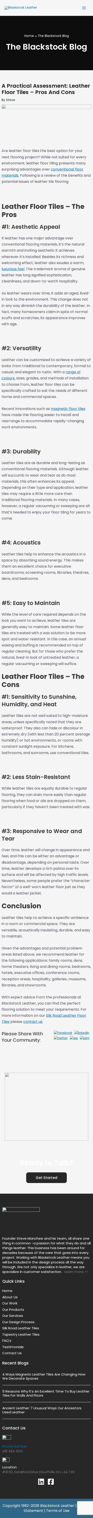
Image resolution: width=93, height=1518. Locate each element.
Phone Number (14, 1446)
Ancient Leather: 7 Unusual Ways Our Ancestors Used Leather (41, 1410)
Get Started (46, 1177)
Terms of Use (58, 1510)
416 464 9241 (12, 1451)
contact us (32, 1021)
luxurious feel (13, 269)
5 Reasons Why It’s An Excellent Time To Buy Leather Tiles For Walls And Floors (45, 1393)
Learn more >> (75, 1271)
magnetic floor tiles (68, 408)
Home (29, 36)
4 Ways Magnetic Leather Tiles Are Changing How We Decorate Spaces (43, 1376)
